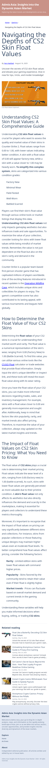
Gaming (15, 22)
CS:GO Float (8, 364)
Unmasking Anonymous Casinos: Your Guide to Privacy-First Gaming (28, 648)
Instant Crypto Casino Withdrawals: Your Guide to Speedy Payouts (29, 680)
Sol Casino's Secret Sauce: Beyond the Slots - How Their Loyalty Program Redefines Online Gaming (28, 664)
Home (7, 22)
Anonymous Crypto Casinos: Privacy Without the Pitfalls (27, 695)
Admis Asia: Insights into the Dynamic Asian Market (20, 6)
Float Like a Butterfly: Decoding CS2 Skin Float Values (29, 634)
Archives (5, 741)
